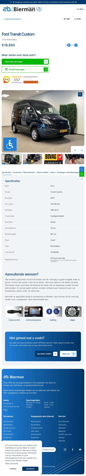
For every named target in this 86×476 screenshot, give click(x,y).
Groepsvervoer (9, 428)
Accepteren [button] (30, 469)
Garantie (61, 441)
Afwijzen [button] (13, 469)
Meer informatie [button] (11, 463)
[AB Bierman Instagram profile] (65, 449)
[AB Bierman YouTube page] (80, 449)
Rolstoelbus (8, 425)
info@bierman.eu (48, 449)
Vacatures (62, 425)
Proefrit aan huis (64, 434)
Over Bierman (63, 421)
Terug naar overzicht (13, 19)
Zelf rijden (7, 431)
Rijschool (62, 428)
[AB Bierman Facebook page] (72, 449)
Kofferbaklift (8, 434)
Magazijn (62, 431)
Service (62, 416)
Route (5, 409)
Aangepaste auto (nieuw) (42, 416)
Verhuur (61, 437)
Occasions (8, 416)
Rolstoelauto (8, 421)
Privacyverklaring (49, 466)
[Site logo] (37, 9)
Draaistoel (7, 437)
